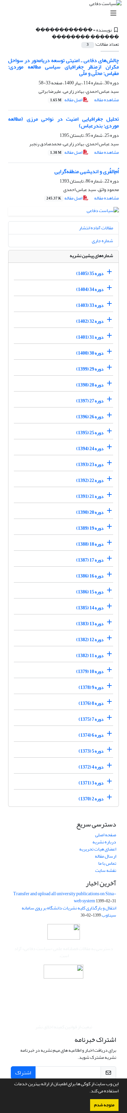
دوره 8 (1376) (91, 703)
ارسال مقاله (105, 856)
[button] (88, 1092)
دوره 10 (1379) (90, 671)
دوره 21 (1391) (90, 496)
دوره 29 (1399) (90, 369)
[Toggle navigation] (65, 13)
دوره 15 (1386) (90, 591)
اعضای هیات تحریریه (97, 849)
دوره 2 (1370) (91, 798)
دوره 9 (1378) (91, 687)
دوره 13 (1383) (90, 623)
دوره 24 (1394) (90, 448)
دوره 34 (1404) (90, 289)
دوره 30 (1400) (90, 353)
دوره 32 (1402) (90, 321)
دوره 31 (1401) (90, 337)
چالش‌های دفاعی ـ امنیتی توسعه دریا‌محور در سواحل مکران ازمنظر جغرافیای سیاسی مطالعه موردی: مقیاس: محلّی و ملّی (63, 66)
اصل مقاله (66, 99)
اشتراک (23, 1073)
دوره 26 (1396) (90, 416)
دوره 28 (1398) (90, 385)
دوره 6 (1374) (91, 735)
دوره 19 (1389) (90, 528)
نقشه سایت (105, 870)
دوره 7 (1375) (91, 719)
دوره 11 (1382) (90, 655)
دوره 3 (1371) (91, 783)
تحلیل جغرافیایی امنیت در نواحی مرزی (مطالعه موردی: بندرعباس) (63, 122)
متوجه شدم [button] (104, 1105)
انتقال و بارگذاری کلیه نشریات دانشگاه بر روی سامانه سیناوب (69, 911)
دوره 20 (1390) (90, 512)
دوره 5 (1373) (91, 751)
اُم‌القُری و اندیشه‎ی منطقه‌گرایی (87, 171)
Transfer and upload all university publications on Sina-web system (64, 897)
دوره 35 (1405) (90, 273)
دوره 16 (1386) (90, 576)
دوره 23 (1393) (90, 464)
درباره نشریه (104, 841)
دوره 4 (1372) (91, 767)
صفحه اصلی (105, 834)
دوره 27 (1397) (90, 400)
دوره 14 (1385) (90, 607)
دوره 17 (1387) (90, 560)
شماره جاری (102, 240)
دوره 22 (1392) (90, 480)
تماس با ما (107, 863)
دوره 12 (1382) (90, 639)
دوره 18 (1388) (90, 544)
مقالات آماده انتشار (96, 227)
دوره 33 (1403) (90, 305)
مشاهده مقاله (106, 99)
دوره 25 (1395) (90, 432)
